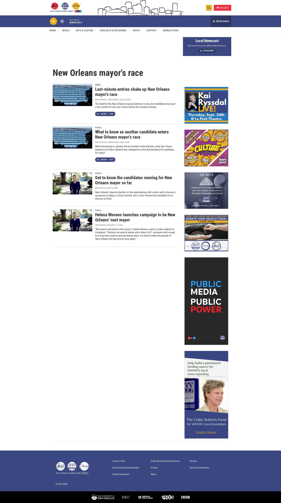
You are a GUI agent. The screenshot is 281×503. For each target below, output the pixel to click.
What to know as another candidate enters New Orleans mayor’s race (132, 134)
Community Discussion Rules (125, 468)
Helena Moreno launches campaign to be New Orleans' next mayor (135, 217)
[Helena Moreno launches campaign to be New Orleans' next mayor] (72, 220)
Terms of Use (118, 461)
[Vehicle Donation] (206, 233)
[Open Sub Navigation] (58, 30)
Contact (193, 461)
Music (65, 30)
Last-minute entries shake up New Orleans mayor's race (132, 92)
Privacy (154, 468)
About (136, 30)
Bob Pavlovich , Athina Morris (107, 99)
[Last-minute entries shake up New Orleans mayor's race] (72, 95)
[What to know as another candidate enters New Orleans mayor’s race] (72, 138)
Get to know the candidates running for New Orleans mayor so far (133, 180)
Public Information (120, 474)
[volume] (62, 21)
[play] (53, 21)
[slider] (66, 21)
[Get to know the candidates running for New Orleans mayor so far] (72, 183)
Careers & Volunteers (199, 468)
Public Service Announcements (165, 461)
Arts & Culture (84, 30)
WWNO (98, 85)
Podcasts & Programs (113, 30)
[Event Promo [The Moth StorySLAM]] (206, 190)
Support (151, 30)
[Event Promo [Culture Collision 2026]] (206, 148)
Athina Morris (100, 188)
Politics (98, 127)
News (53, 30)
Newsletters (171, 30)
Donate (223, 7)
